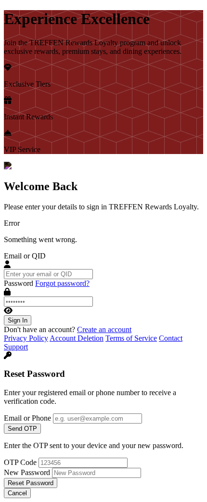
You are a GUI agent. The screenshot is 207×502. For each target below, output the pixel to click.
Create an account (104, 329)
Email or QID (25, 256)
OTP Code (20, 462)
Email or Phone (27, 418)
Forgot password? (62, 283)
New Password (27, 472)
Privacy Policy (26, 338)
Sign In (17, 320)
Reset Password (30, 483)
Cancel (17, 493)
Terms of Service (131, 338)
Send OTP (22, 428)
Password (18, 283)
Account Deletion (77, 338)
